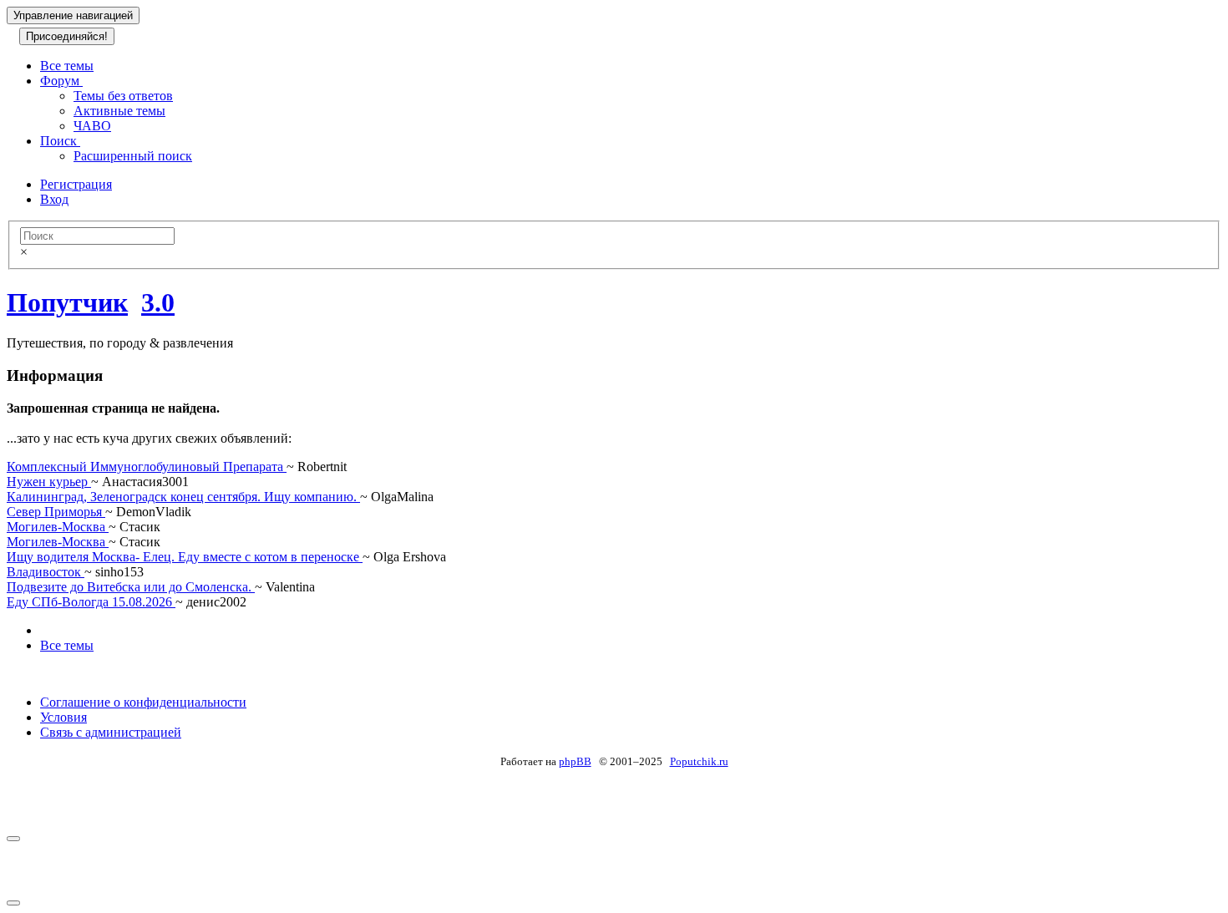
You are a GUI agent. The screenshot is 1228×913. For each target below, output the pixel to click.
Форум (61, 81)
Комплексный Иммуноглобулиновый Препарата (147, 466)
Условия (63, 717)
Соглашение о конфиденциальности (143, 702)
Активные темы (119, 111)
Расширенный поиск (133, 156)
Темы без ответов (123, 96)
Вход (54, 199)
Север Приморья (56, 512)
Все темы (67, 65)
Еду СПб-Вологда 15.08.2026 (91, 602)
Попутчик (67, 302)
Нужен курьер (49, 481)
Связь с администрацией (110, 732)
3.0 (158, 302)
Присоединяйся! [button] (67, 36)
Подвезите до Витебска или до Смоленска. (131, 587)
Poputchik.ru (699, 761)
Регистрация (76, 184)
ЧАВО (92, 126)
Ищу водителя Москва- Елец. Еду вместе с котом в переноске (185, 557)
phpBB (575, 761)
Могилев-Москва (58, 527)
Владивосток (45, 572)
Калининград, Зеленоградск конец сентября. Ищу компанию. (183, 496)
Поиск (60, 141)
